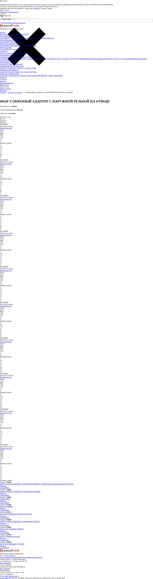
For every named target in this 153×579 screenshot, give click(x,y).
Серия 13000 (13, 46)
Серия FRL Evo (13, 75)
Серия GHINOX (17, 49)
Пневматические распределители (12, 66)
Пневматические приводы (9, 70)
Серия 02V (12, 68)
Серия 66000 (4, 42)
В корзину (15, 12)
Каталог (3, 32)
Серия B (11, 72)
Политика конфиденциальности (31, 557)
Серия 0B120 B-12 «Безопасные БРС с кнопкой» (17, 59)
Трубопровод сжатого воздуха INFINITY (14, 34)
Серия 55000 (45, 38)
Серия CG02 (28, 72)
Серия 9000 (32, 46)
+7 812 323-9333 (5, 23)
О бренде (3, 77)
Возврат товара (5, 89)
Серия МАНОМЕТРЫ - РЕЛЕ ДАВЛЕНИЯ (46, 75)
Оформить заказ (5, 12)
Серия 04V (28, 68)
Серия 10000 (4, 46)
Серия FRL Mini (25, 75)
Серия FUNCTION (16, 42)
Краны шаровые (6, 47)
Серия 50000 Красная (18, 38)
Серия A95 (4, 72)
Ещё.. (52, 38)
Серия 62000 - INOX (21, 53)
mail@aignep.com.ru (19, 23)
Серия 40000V (5, 38)
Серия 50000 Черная (33, 38)
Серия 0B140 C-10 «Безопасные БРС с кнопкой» (52, 59)
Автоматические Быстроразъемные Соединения (17, 57)
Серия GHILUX (5, 49)
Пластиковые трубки (7, 55)
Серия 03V (20, 68)
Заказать (3, 486)
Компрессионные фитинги (9, 44)
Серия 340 (11, 64)
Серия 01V (4, 68)
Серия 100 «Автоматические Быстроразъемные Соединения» (91, 59)
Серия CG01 (18, 72)
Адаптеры (3, 51)
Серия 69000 (23, 46)
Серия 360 (19, 64)
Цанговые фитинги (7, 36)
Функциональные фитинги (9, 40)
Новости (3, 81)
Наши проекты (5, 578)
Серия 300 (3, 64)
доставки (36, 8)
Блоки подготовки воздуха (9, 74)
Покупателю (4, 85)
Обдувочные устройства (8, 62)
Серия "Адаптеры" (6, 53)
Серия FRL (4, 75)
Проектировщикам (6, 83)
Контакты (3, 90)
